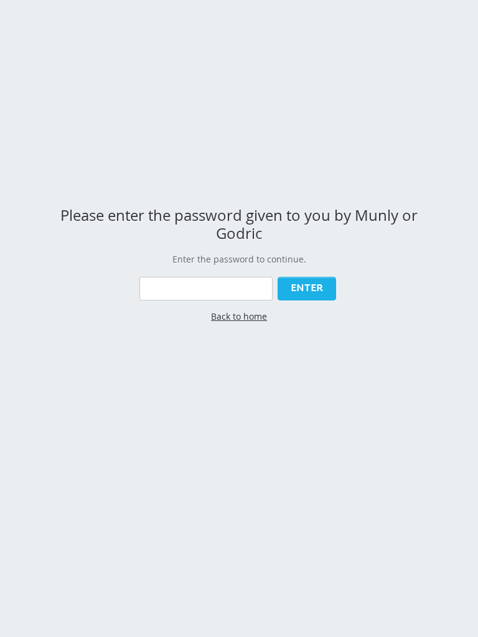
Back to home (239, 316)
